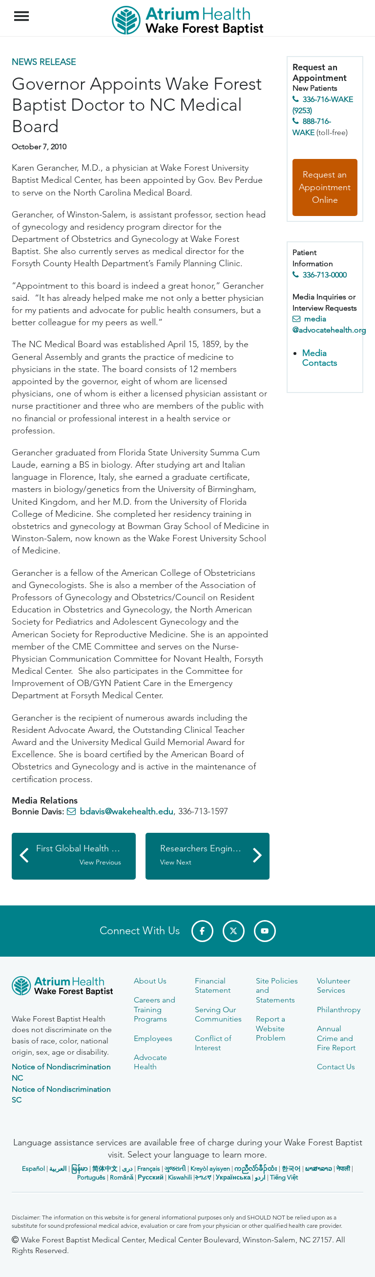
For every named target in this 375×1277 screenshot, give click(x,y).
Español (33, 1168)
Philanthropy (338, 1009)
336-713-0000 (325, 274)
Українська (233, 1177)
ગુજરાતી (175, 1168)
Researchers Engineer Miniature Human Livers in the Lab (215, 855)
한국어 (291, 1168)
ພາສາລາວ (318, 1168)
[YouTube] (265, 931)
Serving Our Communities (218, 1014)
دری (127, 1168)
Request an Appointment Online (325, 187)
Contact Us (336, 1066)
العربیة (58, 1168)
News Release (44, 62)
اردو (260, 1177)
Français (148, 1168)
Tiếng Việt (284, 1177)
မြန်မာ (79, 1168)
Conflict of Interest (213, 1043)
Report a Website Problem (271, 1028)
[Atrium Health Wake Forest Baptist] (65, 987)
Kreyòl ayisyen (210, 1168)
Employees (153, 1038)
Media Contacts (319, 358)
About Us (150, 980)
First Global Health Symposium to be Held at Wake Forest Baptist (86, 855)
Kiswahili (180, 1177)
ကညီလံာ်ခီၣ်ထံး (255, 1168)
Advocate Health (150, 1062)
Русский (151, 1177)
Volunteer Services (333, 985)
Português (91, 1177)
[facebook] (202, 931)
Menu (23, 10)
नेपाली (343, 1168)
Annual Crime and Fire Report (336, 1038)
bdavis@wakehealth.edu (126, 811)
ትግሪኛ (203, 1177)
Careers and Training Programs (154, 1009)
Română (121, 1177)
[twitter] (234, 931)
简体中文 (105, 1168)
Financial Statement (212, 985)
